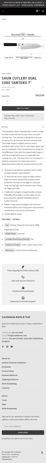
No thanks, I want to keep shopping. (16, 260)
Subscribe (11, 254)
